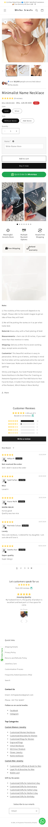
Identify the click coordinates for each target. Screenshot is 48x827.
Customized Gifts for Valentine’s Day (25, 783)
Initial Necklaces (17, 745)
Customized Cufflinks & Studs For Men (25, 766)
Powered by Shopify (30, 822)
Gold (6, 111)
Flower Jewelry (16, 752)
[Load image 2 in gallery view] (23, 70)
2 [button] (20, 568)
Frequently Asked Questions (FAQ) (18, 675)
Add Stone (27, 121)
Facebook (14, 710)
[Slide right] (45, 71)
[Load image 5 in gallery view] (36, 70)
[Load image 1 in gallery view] (11, 70)
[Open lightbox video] (13, 201)
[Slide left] (2, 71)
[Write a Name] (13, 141)
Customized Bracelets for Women (23, 735)
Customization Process (14, 669)
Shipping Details (11, 647)
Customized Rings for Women (22, 739)
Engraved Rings (16, 742)
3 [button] (24, 568)
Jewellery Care (11, 664)
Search (7, 680)
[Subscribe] (36, 811)
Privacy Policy (10, 652)
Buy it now (24, 166)
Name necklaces (16, 755)
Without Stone (10, 121)
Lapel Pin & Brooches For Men (22, 769)
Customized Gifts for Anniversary (23, 786)
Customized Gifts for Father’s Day (23, 790)
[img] (7, 455)
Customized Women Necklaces (22, 732)
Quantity (5, 126)
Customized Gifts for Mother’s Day (24, 793)
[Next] (43, 199)
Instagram (14, 714)
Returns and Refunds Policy (16, 658)
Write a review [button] (23, 439)
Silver (17, 111)
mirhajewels (20, 822)
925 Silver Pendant (17, 749)
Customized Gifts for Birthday (22, 796)
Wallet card (15, 773)
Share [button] (6, 393)
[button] (5, 10)
